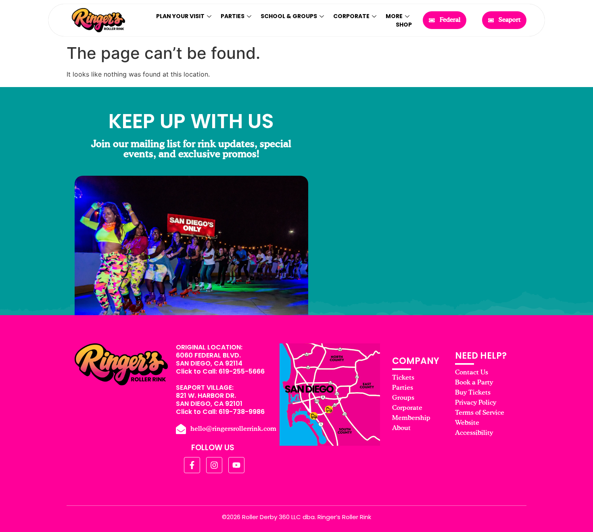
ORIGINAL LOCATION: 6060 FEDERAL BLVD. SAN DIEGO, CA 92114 (209, 355)
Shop (404, 25)
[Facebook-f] (192, 465)
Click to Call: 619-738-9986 (220, 411)
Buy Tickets (473, 393)
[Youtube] (236, 465)
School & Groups (289, 16)
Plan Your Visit (180, 16)
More (394, 16)
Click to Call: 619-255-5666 (220, 371)
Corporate (351, 16)
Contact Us (471, 373)
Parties (232, 16)
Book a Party (474, 383)
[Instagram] (214, 465)
